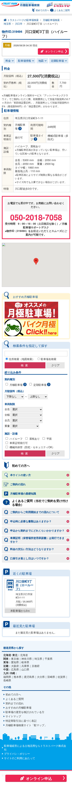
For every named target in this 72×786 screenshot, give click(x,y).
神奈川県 (26, 658)
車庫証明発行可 (19, 443)
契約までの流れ (15, 703)
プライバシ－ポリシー (17, 753)
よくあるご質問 (62, 10)
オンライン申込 (54, 51)
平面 (49, 438)
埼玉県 (38, 658)
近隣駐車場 (57, 60)
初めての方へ (42, 10)
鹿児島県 (29, 677)
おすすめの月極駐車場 (18, 707)
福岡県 (7, 677)
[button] (36, 261)
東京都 (15, 658)
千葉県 (48, 658)
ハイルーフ (16, 438)
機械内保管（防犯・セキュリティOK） (32, 447)
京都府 (36, 666)
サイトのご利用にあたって (19, 758)
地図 (41, 60)
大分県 (41, 677)
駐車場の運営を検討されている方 (25, 712)
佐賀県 (61, 677)
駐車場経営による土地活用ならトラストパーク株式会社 (35, 747)
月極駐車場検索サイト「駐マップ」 (26, 725)
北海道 (24, 655)
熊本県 (17, 677)
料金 (8, 60)
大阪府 (15, 666)
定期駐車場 (39, 385)
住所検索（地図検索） (22, 359)
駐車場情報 (24, 60)
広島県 (15, 669)
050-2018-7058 (36, 217)
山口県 (25, 669)
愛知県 (15, 662)
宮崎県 (51, 677)
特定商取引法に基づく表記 (21, 720)
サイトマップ (13, 716)
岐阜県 (25, 662)
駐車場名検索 (48, 359)
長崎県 (7, 680)
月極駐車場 (16, 385)
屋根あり (34, 438)
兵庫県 (25, 666)
